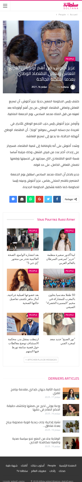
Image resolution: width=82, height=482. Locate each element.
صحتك (62, 470)
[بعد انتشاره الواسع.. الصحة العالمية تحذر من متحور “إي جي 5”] (23, 239)
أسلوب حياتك (37, 465)
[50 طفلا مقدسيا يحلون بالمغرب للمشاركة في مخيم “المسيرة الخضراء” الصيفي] (59, 280)
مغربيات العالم (38, 470)
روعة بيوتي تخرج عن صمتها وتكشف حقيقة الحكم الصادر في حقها (33, 407)
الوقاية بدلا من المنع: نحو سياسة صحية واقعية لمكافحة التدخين (36, 440)
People (70, 59)
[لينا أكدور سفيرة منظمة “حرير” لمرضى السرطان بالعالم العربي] (59, 239)
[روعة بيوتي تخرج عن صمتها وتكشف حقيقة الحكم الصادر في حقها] (71, 410)
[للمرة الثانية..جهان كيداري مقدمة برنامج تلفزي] (71, 394)
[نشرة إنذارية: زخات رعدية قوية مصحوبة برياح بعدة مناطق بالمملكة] (71, 426)
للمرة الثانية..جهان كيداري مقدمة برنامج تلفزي (35, 391)
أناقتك (24, 465)
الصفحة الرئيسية (67, 465)
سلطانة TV (22, 470)
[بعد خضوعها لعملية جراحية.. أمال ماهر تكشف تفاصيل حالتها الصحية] (23, 280)
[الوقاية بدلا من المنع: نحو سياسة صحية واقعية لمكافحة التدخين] (71, 443)
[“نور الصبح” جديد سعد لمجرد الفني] (59, 324)
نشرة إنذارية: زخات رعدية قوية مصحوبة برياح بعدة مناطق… (33, 424)
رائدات (52, 470)
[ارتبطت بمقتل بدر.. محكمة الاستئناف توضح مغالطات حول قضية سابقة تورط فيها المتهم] (23, 324)
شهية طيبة (12, 465)
